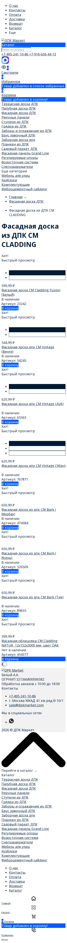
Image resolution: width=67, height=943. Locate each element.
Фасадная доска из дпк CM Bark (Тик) (32, 597)
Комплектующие (15, 184)
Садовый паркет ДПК (19, 148)
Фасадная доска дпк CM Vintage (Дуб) (32, 404)
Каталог (15, 28)
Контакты (17, 10)
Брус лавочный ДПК (18, 135)
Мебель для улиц (15, 175)
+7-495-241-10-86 (15, 54)
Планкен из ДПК (15, 144)
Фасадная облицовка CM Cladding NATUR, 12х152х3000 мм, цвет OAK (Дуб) (30, 645)
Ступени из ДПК (14, 122)
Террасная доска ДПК (19, 104)
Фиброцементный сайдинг (24, 189)
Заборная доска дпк (18, 139)
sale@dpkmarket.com (26, 705)
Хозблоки (9, 180)
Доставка (17, 19)
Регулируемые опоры (19, 157)
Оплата (15, 14)
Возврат (16, 23)
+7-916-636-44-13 (42, 54)
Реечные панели (15, 117)
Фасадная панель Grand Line (25, 153)
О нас (13, 5)
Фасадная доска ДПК (18, 113)
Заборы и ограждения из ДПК (26, 130)
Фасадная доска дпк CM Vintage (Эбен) (33, 465)
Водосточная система (19, 162)
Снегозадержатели (17, 166)
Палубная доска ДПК (18, 108)
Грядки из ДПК (13, 126)
